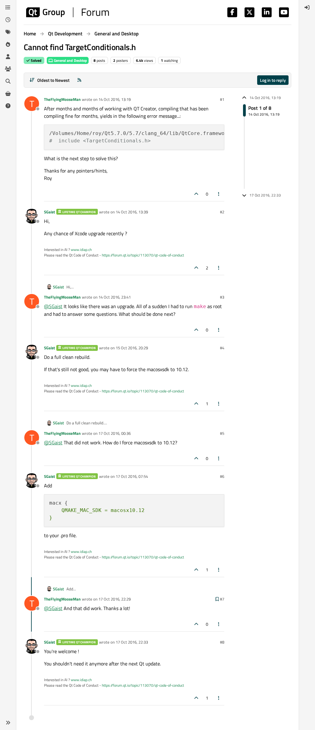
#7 (222, 599)
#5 (222, 433)
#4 (222, 348)
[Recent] (8, 20)
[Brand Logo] (67, 12)
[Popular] (8, 44)
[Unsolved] (8, 106)
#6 (222, 476)
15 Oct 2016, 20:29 (132, 348)
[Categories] (8, 7)
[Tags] (8, 32)
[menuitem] (307, 7)
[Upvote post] (196, 194)
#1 (222, 99)
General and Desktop (70, 60)
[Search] (8, 81)
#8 (222, 642)
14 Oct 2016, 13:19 (114, 99)
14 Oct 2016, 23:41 (114, 297)
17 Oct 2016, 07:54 (132, 476)
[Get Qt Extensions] (8, 93)
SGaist (49, 212)
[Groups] (8, 69)
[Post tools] (219, 194)
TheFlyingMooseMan (62, 99)
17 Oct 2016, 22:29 (114, 599)
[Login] (307, 7)
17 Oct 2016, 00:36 (114, 433)
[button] (8, 723)
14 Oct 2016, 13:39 (132, 212)
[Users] (8, 56)
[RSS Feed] (79, 80)
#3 (222, 297)
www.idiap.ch (81, 249)
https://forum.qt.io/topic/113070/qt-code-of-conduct (143, 255)
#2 (222, 212)
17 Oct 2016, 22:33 (132, 642)
